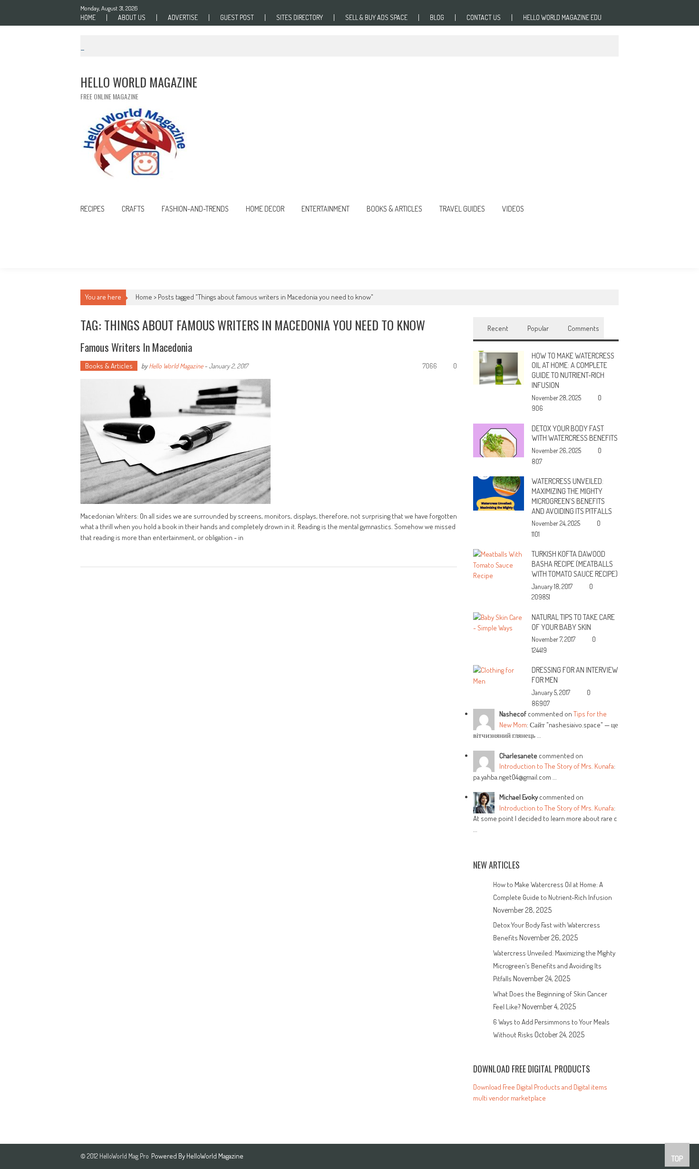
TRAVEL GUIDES (462, 208)
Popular (538, 328)
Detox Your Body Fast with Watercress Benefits (575, 433)
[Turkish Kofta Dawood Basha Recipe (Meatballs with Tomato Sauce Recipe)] (498, 564)
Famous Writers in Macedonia (136, 347)
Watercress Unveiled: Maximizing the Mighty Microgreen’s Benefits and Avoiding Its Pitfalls (572, 495)
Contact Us (483, 17)
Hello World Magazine (176, 366)
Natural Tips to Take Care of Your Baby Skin (573, 622)
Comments (583, 328)
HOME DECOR (265, 208)
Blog (437, 17)
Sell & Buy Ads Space (376, 17)
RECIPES (92, 208)
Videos (513, 208)
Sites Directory (299, 17)
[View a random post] (604, 209)
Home (88, 17)
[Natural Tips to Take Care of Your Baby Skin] (498, 622)
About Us (132, 17)
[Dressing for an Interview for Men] (498, 675)
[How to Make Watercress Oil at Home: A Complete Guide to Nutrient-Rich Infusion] (498, 366)
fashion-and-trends (195, 208)
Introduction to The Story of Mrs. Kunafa (556, 766)
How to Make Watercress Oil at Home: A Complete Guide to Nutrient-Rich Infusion (573, 370)
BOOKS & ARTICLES (394, 208)
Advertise (183, 17)
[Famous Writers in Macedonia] (268, 441)
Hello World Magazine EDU (562, 17)
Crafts (133, 208)
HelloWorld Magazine (214, 1155)
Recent (497, 328)
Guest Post (237, 17)
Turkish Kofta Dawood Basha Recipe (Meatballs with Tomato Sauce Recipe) (575, 564)
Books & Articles (109, 365)
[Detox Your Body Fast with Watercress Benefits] (498, 439)
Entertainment (325, 208)
